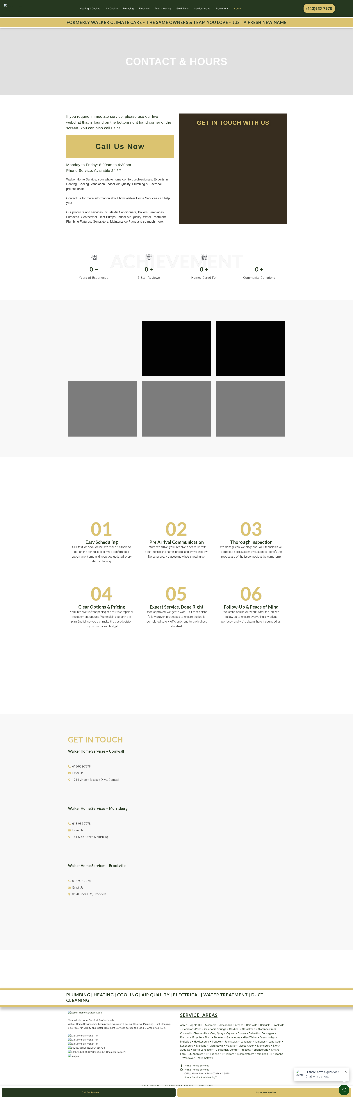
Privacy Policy (206, 1085)
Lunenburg (186, 1045)
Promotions (222, 8)
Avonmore (210, 1025)
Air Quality (112, 8)
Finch (208, 1037)
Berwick (265, 1025)
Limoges (260, 1041)
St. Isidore (228, 1053)
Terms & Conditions (150, 1085)
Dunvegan (267, 1033)
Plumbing (128, 8)
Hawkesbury (201, 1041)
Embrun (184, 1037)
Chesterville (200, 1033)
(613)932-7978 (319, 8)
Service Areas (202, 8)
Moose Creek (246, 1045)
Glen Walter (250, 1037)
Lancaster (246, 1041)
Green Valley (267, 1037)
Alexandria (225, 1025)
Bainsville (251, 1025)
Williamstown (205, 1057)
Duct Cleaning (163, 8)
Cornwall (185, 1033)
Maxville (231, 1045)
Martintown (216, 1045)
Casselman (248, 1029)
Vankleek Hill (264, 1053)
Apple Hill (196, 1025)
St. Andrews (195, 1053)
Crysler (230, 1033)
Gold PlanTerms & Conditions (179, 1085)
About (237, 8)
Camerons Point (191, 1029)
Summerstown (245, 1053)
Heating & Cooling (90, 8)
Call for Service (90, 1092)
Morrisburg (263, 1045)
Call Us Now (120, 146)
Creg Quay (216, 1033)
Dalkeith (253, 1033)
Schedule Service (266, 1092)
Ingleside (185, 1041)
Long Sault (274, 1041)
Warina (279, 1053)
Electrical (144, 8)
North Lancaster (203, 1049)
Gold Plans (182, 8)
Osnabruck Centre (226, 1049)
